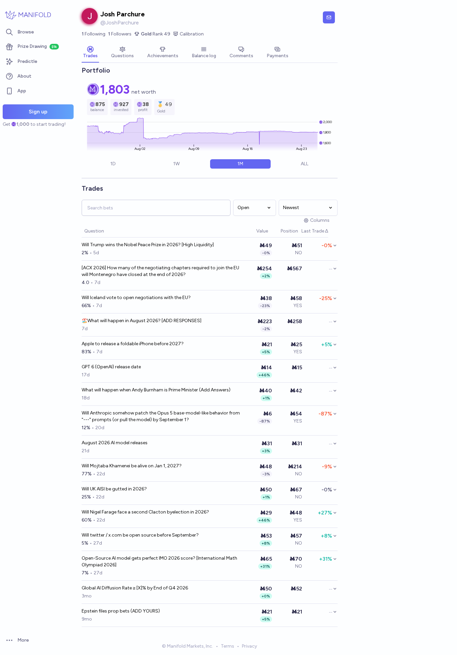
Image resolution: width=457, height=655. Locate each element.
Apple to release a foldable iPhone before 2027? (133, 344)
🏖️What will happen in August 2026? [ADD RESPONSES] (141, 320)
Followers (119, 34)
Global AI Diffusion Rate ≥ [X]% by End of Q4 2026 (135, 588)
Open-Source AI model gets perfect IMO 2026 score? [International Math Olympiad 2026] (159, 561)
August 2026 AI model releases (115, 443)
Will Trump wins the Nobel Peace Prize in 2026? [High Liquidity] (148, 245)
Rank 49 (155, 34)
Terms (227, 646)
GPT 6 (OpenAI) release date (111, 367)
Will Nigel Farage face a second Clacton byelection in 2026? (145, 512)
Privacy (249, 646)
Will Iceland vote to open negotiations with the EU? (136, 297)
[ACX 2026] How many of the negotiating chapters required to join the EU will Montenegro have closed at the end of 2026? (160, 271)
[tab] (90, 53)
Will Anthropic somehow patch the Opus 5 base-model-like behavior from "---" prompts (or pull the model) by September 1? (161, 416)
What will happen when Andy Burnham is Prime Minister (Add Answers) (156, 390)
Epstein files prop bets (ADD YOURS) (121, 611)
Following (93, 34)
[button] (253, 231)
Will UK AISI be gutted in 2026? (114, 489)
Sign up (38, 111)
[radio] (113, 164)
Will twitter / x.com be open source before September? (140, 535)
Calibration (192, 34)
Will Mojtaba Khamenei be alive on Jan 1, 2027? (132, 466)
